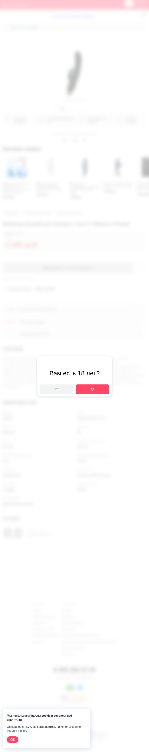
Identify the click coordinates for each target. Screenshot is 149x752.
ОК (12, 740)
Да (92, 389)
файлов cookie (16, 730)
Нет (56, 389)
